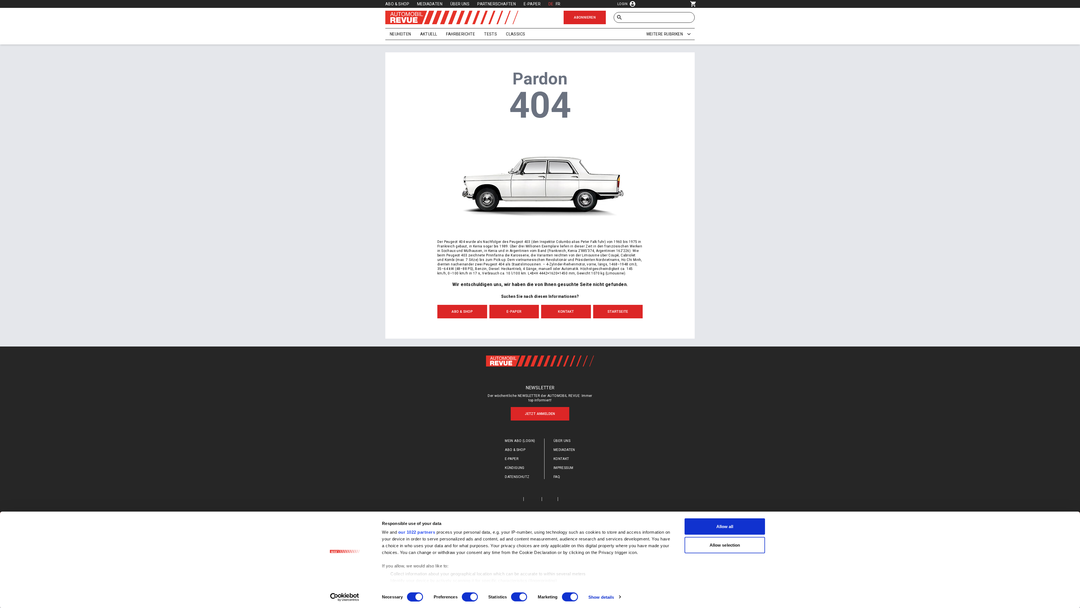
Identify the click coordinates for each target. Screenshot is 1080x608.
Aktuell (428, 34)
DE (551, 4)
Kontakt (566, 312)
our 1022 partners (416, 532)
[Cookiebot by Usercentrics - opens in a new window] (344, 597)
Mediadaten (429, 4)
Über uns (459, 4)
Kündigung (515, 468)
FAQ (557, 477)
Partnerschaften (496, 4)
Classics (515, 34)
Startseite (618, 312)
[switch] (470, 596)
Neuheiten (400, 34)
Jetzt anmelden (540, 414)
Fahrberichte (460, 34)
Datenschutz (517, 477)
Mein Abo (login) (520, 441)
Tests (490, 34)
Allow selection (725, 544)
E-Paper (532, 4)
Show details (601, 596)
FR (558, 4)
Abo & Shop (397, 4)
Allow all (725, 526)
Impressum (563, 468)
